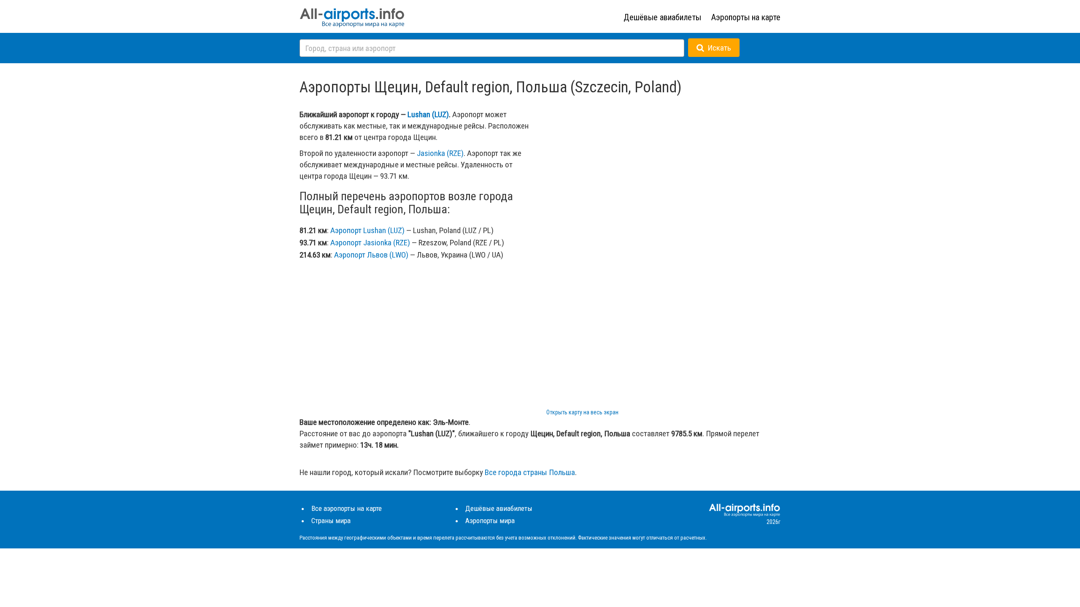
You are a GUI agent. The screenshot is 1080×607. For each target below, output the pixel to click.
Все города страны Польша (530, 472)
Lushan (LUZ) (428, 114)
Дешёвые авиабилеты (662, 17)
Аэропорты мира (490, 520)
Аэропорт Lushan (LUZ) (367, 230)
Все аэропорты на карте (346, 508)
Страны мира (331, 520)
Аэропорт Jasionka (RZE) (370, 242)
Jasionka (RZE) (440, 153)
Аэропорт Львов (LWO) (371, 255)
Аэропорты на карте (745, 17)
